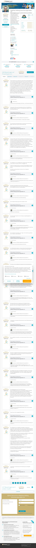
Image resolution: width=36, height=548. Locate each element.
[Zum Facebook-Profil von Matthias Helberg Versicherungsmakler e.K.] (11, 59)
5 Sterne (29, 14)
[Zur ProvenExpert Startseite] (8, 2)
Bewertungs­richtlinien (23, 544)
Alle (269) (4, 76)
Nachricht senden (22, 511)
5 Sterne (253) (9, 76)
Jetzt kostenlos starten (28, 535)
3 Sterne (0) (20, 76)
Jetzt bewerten (6, 24)
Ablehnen (9, 281)
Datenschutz (22, 545)
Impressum (13, 40)
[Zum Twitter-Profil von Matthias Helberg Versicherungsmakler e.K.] (12, 59)
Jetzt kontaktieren (30, 3)
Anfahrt (13, 32)
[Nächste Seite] (23, 483)
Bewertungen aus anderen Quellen (6, 19)
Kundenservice (23, 30)
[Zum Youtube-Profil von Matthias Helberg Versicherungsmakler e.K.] (15, 59)
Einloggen (32, 1)
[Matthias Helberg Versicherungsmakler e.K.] (5, 9)
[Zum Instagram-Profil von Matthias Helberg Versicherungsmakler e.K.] (13, 59)
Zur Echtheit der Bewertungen (6, 22)
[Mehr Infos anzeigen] (24, 16)
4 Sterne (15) (15, 76)
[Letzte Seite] (25, 483)
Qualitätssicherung (29, 544)
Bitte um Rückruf (22, 505)
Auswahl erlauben (18, 281)
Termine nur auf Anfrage (13, 49)
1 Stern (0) (31, 76)
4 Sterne (29, 15)
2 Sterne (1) (26, 76)
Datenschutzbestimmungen (27, 513)
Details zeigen (28, 278)
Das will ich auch (26, 1)
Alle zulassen (27, 281)
